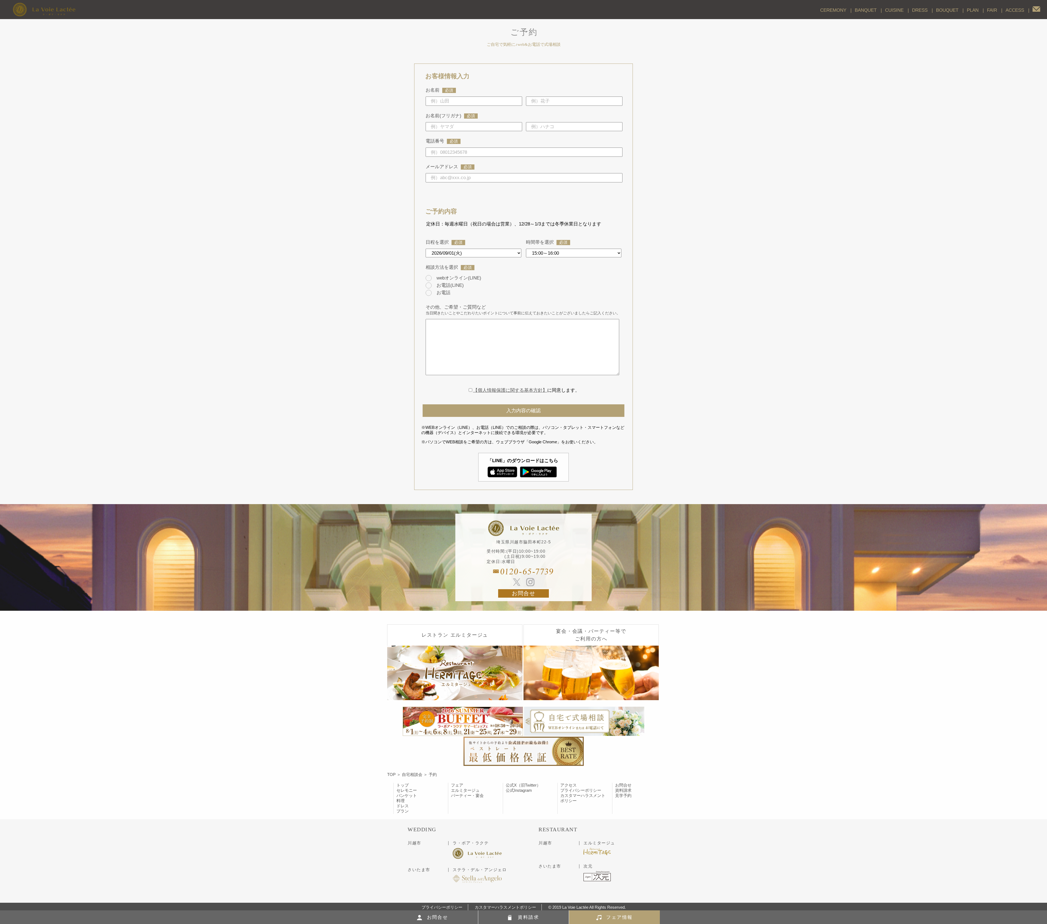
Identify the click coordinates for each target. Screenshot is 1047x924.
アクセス (568, 785)
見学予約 (623, 795)
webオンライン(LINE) (459, 277)
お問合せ (523, 593)
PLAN (973, 10)
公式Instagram (519, 790)
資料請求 (623, 790)
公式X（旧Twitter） (523, 785)
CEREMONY (833, 10)
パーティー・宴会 (467, 795)
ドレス (402, 805)
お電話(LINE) (450, 285)
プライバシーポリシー (580, 790)
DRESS (920, 10)
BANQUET (866, 10)
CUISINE (894, 10)
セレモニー (406, 790)
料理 (400, 800)
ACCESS (1015, 10)
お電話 (443, 292)
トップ (402, 785)
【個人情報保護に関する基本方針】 (510, 390)
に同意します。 (526, 390)
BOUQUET (947, 10)
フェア (457, 785)
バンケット (406, 795)
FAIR (992, 10)
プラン (402, 811)
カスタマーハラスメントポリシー (505, 907)
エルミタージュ (465, 790)
